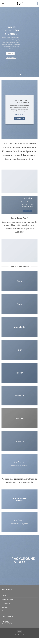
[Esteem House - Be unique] (19, 3)
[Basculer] (36, 607)
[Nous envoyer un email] (10, 622)
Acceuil (4, 595)
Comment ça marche (9, 611)
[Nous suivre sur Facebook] (3, 622)
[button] (3, 3)
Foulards (5, 607)
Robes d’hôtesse (7, 599)
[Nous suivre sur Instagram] (7, 622)
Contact (18, 634)
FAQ (23, 634)
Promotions (6, 603)
